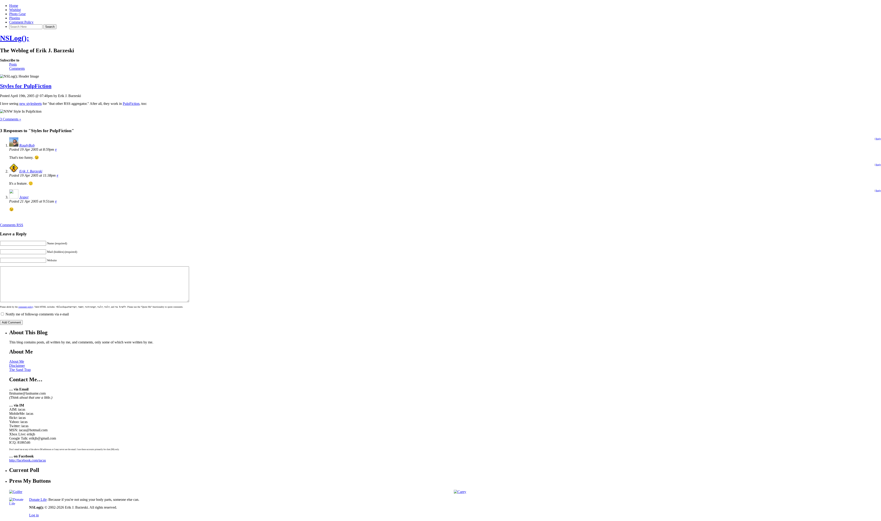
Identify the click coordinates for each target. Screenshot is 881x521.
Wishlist (15, 10)
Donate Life (38, 499)
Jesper (24, 197)
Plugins (14, 18)
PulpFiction (131, 104)
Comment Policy (21, 22)
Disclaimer (17, 366)
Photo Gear (17, 14)
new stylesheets (30, 104)
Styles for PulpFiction (25, 86)
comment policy (25, 307)
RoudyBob (27, 145)
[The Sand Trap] (15, 492)
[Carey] (460, 492)
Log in (34, 515)
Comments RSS (11, 225)
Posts (13, 64)
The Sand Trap (20, 370)
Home (13, 6)
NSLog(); (14, 38)
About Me (16, 361)
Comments (17, 68)
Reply (878, 138)
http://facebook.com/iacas (27, 460)
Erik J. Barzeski (30, 171)
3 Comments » (10, 119)
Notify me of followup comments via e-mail (37, 314)
